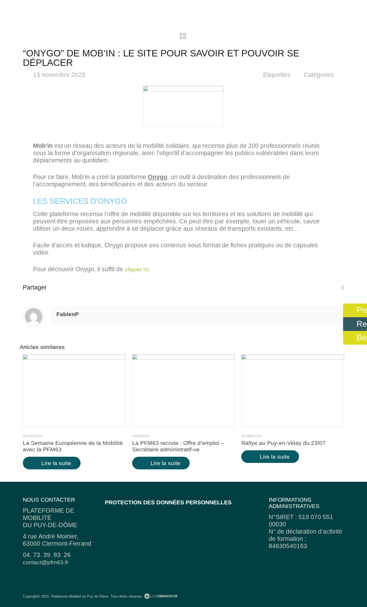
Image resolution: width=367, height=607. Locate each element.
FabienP (67, 314)
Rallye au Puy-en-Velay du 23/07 (283, 443)
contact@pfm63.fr (46, 562)
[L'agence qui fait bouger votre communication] (161, 597)
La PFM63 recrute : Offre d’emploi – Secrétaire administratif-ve (178, 446)
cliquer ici (137, 269)
